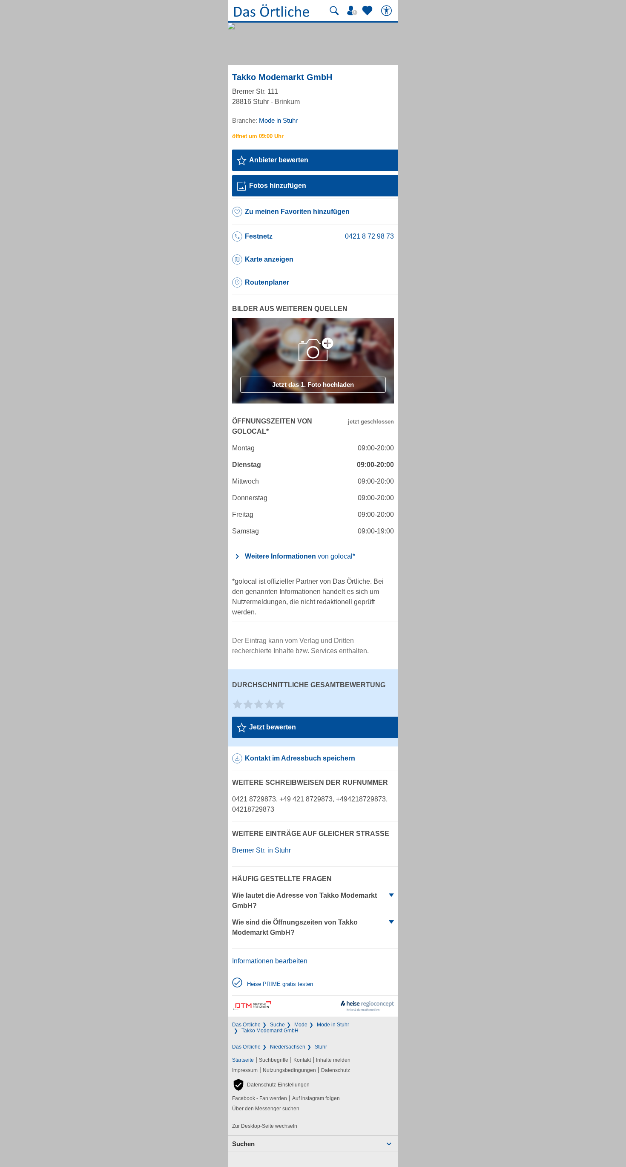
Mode (300, 1025)
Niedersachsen (287, 1047)
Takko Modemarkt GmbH (270, 1031)
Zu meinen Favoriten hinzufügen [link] (297, 211)
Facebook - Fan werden (259, 1098)
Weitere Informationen (300, 556)
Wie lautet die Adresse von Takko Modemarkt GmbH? (304, 900)
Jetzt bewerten (272, 727)
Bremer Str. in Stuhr (261, 850)
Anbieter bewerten (278, 160)
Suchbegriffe (273, 1060)
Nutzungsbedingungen (289, 1070)
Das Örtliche (246, 1025)
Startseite (243, 1060)
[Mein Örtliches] (353, 10)
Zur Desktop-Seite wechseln (264, 1126)
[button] (271, 1084)
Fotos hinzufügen (277, 185)
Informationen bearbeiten (269, 961)
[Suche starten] (334, 10)
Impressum (245, 1070)
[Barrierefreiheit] (387, 10)
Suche (277, 1025)
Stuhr (321, 1047)
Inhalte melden (333, 1060)
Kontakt (302, 1060)
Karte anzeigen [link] (269, 259)
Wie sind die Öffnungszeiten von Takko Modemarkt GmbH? (295, 927)
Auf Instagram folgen (316, 1098)
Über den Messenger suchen (265, 1109)
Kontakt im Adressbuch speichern (300, 758)
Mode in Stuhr (333, 1025)
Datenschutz (335, 1070)
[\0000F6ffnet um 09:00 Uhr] (258, 136)
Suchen (243, 1143)
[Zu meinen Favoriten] (368, 10)
